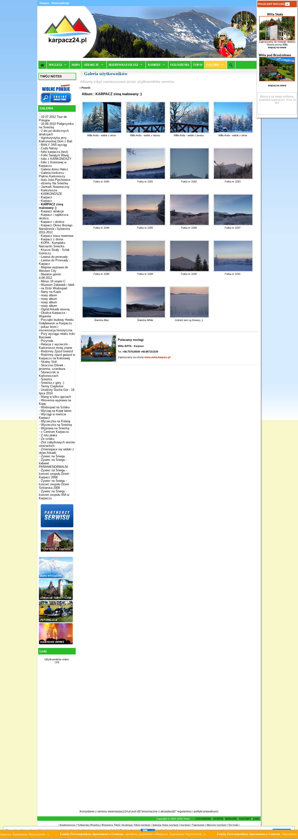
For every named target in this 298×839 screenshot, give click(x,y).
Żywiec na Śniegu (53, 456)
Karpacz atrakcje (52, 211)
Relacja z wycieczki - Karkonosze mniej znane (55, 346)
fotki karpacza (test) (54, 152)
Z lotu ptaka (49, 435)
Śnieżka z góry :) (52, 383)
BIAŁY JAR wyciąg (54, 145)
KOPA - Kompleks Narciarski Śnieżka (52, 244)
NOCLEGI (55, 64)
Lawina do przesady (54, 257)
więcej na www (277, 47)
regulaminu (184, 811)
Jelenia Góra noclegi (165, 825)
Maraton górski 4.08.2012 (50, 276)
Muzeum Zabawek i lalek (57, 285)
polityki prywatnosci (206, 811)
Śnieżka (46, 379)
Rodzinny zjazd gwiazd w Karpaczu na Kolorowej (57, 356)
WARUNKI (231, 818)
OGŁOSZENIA (179, 64)
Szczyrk (233, 825)
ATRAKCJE (91, 64)
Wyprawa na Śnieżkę (55, 428)
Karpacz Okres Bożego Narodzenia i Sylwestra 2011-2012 (55, 229)
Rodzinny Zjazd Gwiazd (57, 351)
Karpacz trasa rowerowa (57, 236)
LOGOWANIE (203, 818)
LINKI (256, 818)
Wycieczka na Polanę (55, 421)
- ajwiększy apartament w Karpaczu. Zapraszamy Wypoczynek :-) (109, 834)
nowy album (49, 295)
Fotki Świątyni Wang (55, 155)
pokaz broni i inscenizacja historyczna (55, 328)
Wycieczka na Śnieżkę (56, 424)
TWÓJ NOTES (51, 76)
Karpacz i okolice (52, 222)
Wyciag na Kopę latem (56, 411)
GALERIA (212, 64)
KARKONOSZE (51, 194)
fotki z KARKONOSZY (56, 159)
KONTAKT (245, 818)
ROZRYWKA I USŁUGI (123, 64)
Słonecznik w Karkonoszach (49, 374)
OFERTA (218, 818)
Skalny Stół (49, 362)
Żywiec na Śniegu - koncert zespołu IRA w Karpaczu (54, 494)
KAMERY (154, 64)
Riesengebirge (60, 3)
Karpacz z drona (52, 239)
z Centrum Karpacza (55, 431)
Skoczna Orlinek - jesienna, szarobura (52, 367)
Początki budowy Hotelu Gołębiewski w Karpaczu (56, 321)
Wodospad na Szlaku (55, 407)
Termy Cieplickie (52, 386)
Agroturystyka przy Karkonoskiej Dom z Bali (55, 139)
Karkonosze (49, 190)
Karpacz (46, 197)
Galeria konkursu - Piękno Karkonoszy (52, 174)
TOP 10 (197, 64)
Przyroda (47, 341)
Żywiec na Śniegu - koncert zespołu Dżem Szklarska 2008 (54, 484)
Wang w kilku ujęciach (56, 397)
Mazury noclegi (216, 825)
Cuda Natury (49, 148)
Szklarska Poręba (88, 825)
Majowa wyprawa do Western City (53, 269)
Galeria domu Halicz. (55, 169)
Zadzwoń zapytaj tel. (276, 98)
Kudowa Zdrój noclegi (136, 825)
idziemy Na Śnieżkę (54, 183)
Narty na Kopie (51, 292)
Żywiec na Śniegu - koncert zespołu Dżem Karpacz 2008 (54, 473)
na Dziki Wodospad (54, 288)
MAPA (76, 64)
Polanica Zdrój (111, 825)
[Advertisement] (56, 739)
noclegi (185, 825)
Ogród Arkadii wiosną (55, 309)
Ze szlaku (47, 438)
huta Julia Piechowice (55, 180)
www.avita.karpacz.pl (157, 357)
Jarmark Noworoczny (55, 187)
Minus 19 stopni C (53, 281)
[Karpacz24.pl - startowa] (42, 65)
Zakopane (198, 825)
